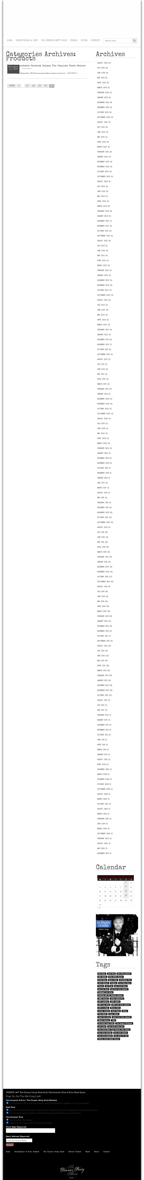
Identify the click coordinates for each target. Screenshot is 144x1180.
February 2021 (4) (104, 389)
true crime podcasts (105, 1036)
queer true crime (104, 1017)
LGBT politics (115, 1001)
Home (10, 41)
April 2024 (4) (103, 201)
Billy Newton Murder (116, 977)
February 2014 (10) (104, 616)
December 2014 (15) (104, 567)
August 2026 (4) (104, 63)
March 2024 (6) (103, 206)
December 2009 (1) (104, 769)
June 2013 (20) (103, 655)
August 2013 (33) (104, 646)
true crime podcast (120, 1033)
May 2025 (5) (102, 137)
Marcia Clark (115, 1008)
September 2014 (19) (105, 581)
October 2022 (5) (104, 290)
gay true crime (103, 989)
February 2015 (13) (104, 557)
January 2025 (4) (104, 157)
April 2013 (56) (103, 665)
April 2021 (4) (103, 379)
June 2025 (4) (102, 132)
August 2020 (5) (104, 418)
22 (126, 895)
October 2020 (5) (104, 408)
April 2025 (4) (103, 142)
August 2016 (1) (103, 492)
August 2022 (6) (104, 300)
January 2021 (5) (103, 394)
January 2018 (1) (103, 478)
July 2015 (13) (102, 532)
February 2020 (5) (104, 448)
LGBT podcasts (103, 1001)
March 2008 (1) (103, 799)
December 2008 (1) (104, 779)
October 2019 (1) (104, 468)
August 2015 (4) (103, 527)
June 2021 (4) (102, 369)
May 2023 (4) (102, 255)
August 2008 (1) (103, 794)
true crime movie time (115, 1026)
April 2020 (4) (103, 438)
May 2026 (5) (102, 77)
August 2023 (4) (104, 241)
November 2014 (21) (104, 571)
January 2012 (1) (103, 720)
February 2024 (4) (104, 211)
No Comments (26, 68)
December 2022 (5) (104, 280)
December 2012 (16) (104, 685)
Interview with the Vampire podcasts (110, 995)
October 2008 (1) (104, 784)
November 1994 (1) (104, 853)
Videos (74, 41)
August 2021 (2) (103, 359)
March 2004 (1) (103, 828)
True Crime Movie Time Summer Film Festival (113, 1029)
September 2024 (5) (105, 176)
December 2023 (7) (104, 221)
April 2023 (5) (103, 260)
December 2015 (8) (104, 507)
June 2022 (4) (102, 310)
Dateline (113, 983)
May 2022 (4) (102, 315)
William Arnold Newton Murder (108, 1039)
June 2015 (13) (102, 537)
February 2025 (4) (104, 152)
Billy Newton (102, 977)
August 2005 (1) (103, 809)
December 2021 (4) (104, 339)
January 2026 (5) (104, 97)
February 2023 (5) (104, 270)
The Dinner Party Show (54, 41)
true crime (101, 1026)
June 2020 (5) (102, 428)
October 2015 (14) (104, 517)
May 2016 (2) (102, 497)
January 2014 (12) (104, 621)
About (96, 1152)
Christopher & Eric (27, 41)
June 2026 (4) (102, 73)
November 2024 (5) (104, 166)
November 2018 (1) (104, 473)
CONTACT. (10, 1093)
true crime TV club (121, 1036)
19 (39, 86)
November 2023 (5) (104, 226)
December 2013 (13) (104, 626)
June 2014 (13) (102, 596)
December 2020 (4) (104, 399)
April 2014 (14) (103, 606)
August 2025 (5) (104, 122)
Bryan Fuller (113, 980)
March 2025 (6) (103, 147)
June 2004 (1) (102, 823)
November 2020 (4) (104, 404)
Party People (116, 1011)
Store (84, 41)
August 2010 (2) (103, 759)
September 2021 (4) (105, 354)
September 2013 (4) (105, 641)
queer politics (113, 1014)
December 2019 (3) (104, 458)
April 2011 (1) (102, 744)
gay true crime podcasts (119, 989)
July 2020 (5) (102, 423)
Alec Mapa (101, 974)
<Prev (12, 86)
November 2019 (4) (104, 463)
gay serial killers (121, 986)
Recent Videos (74, 1152)
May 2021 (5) (102, 374)
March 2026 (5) (103, 87)
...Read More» (71, 73)
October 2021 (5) (104, 349)
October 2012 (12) (104, 695)
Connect (95, 41)
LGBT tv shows (103, 1008)
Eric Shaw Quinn (124, 983)
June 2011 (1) (102, 739)
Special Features (103, 1020)
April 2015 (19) (103, 547)
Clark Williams (103, 983)
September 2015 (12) (105, 522)
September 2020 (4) (105, 413)
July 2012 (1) (102, 705)
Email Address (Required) (18, 1137)
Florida (100, 986)
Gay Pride (109, 986)
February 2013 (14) (104, 675)
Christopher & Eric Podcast (26, 1152)
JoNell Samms (103, 998)
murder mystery (103, 1011)
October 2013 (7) (104, 636)
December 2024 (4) (104, 161)
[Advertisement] (72, 1066)
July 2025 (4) (102, 127)
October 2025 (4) (104, 112)
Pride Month (102, 1014)
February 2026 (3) (104, 92)
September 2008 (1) (105, 789)
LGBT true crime (103, 1005)
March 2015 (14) (103, 552)
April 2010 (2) (103, 764)
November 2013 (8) (104, 631)
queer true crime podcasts (121, 1017)
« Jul (98, 908)
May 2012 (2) (102, 710)
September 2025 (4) (105, 117)
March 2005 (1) (103, 814)
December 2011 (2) (104, 725)
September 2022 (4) (105, 295)
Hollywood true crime (105, 992)
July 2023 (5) (102, 245)
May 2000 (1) (102, 848)
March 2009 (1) (103, 774)
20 (45, 86)
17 (27, 86)
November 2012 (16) (104, 690)
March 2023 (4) (103, 265)
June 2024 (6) (102, 191)
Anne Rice (111, 974)
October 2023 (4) (104, 231)
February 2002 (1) (104, 838)
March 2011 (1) (103, 749)
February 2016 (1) (104, 502)
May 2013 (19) (102, 660)
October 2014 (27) (104, 576)
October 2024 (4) (104, 171)
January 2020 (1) (104, 453)
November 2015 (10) (104, 512)
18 (33, 86)
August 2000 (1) (103, 843)
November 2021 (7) (104, 344)
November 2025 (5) (104, 107)
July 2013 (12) (102, 651)
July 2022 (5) (102, 305)
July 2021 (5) (102, 364)
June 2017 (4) (102, 483)
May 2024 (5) (102, 196)
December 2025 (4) (104, 102)
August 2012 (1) (103, 700)
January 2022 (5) (104, 334)
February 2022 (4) (104, 329)
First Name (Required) (16, 1127)
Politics (125, 1011)
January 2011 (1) (103, 754)
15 (126, 891)
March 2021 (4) (103, 384)
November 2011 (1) (104, 730)
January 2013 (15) (104, 680)
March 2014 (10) (103, 611)
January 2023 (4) (104, 275)
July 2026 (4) (102, 68)
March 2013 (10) (103, 670)
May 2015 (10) (102, 542)
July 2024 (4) (102, 186)
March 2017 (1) (103, 488)
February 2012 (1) (104, 715)
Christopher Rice (125, 980)
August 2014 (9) (103, 586)
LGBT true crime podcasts (121, 1005)
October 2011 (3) (104, 735)
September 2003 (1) (105, 833)
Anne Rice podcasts (124, 974)
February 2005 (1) (104, 819)
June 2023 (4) (102, 250)
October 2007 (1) (104, 804)
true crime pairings (104, 1033)
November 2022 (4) (104, 285)
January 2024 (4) (104, 216)
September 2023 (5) (105, 236)
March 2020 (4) (103, 443)
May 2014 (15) (102, 601)
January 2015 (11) (104, 562)
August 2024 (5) (104, 181)
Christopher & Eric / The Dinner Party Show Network (31, 1100)
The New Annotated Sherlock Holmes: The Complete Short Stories (46, 66)
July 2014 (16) (102, 591)
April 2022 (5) (103, 320)
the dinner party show (105, 1023)
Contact (106, 1152)
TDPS (113, 1020)
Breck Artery (102, 980)
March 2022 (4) (103, 324)
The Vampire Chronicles (124, 1023)
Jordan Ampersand (117, 998)
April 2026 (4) (103, 82)
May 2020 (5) (102, 433)
